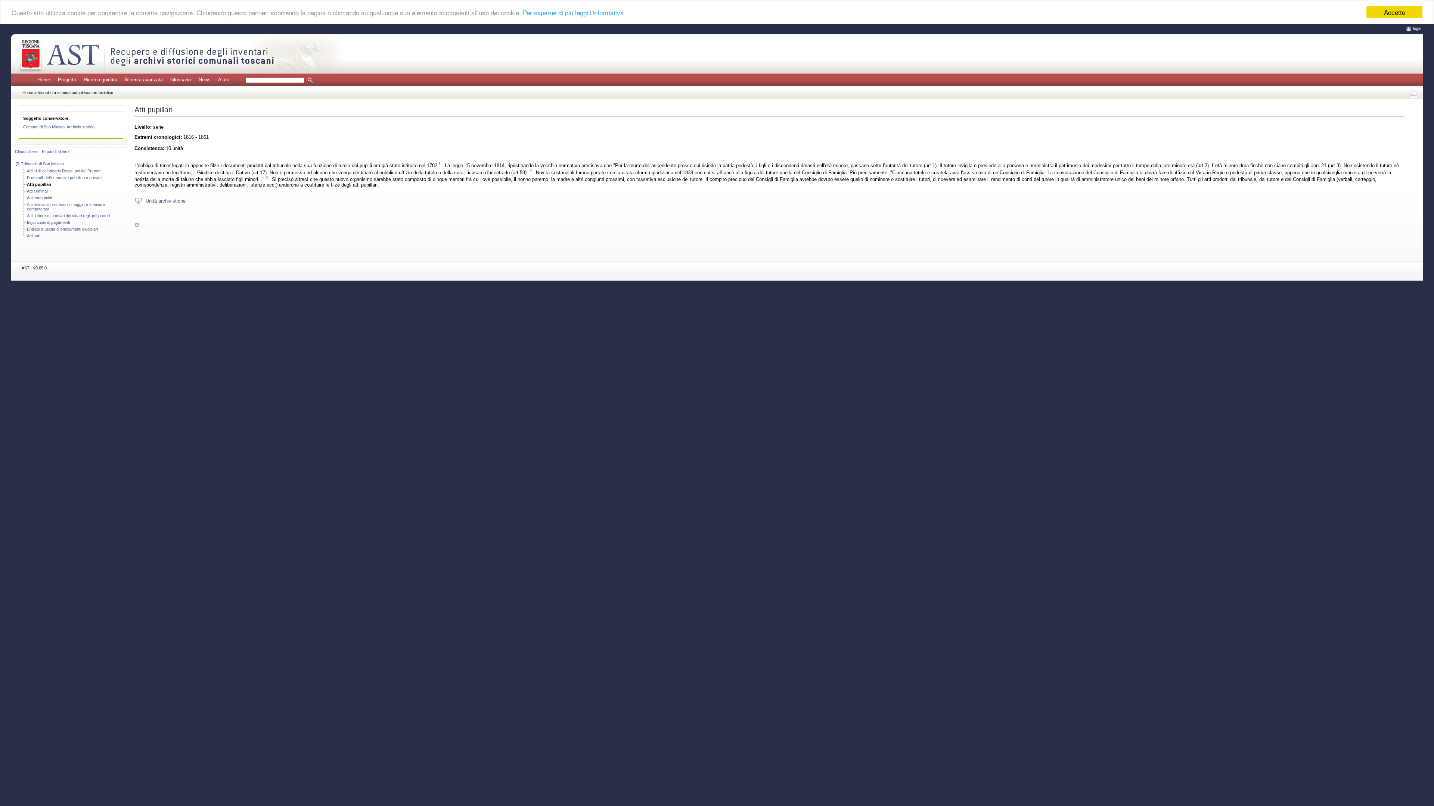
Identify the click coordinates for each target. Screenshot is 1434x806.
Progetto (67, 79)
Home (43, 79)
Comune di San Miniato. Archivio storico (58, 127)
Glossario (180, 79)
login (1417, 28)
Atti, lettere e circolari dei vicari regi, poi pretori (68, 215)
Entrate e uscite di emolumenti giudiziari (62, 229)
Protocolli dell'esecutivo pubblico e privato (64, 177)
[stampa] (1413, 95)
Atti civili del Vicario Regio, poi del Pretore (64, 171)
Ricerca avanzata (144, 79)
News (205, 79)
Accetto (1394, 12)
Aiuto (223, 79)
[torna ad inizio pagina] (136, 224)
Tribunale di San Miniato (42, 164)
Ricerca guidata (100, 79)
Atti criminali (37, 191)
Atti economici (39, 198)
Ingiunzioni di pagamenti (48, 222)
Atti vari (33, 236)
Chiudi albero (26, 151)
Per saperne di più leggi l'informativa (573, 12)
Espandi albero (55, 151)
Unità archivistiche (166, 201)
